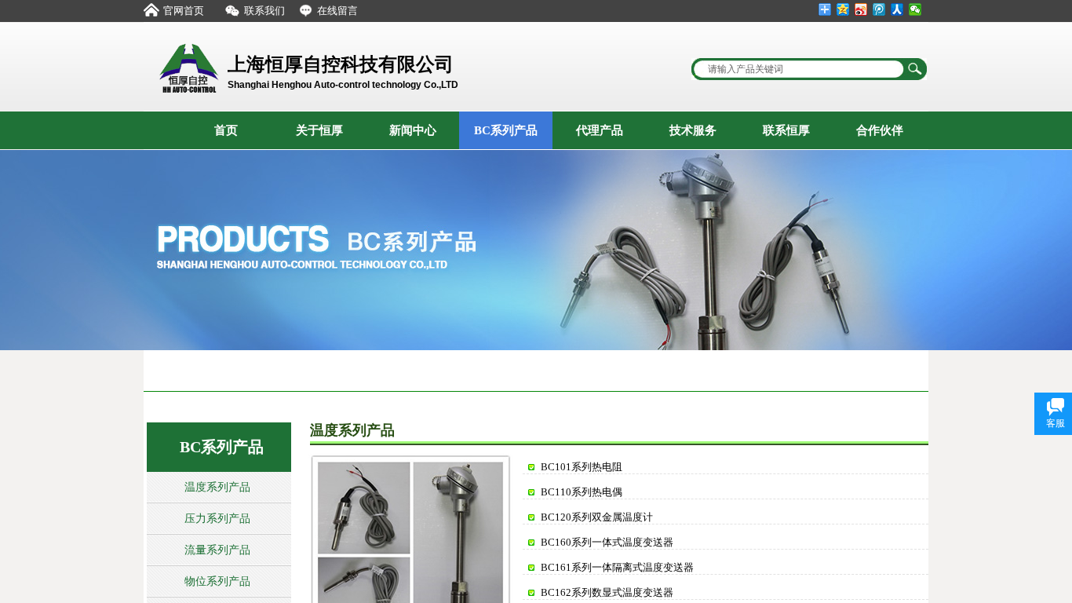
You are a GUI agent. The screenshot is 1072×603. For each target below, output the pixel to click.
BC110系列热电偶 (581, 492)
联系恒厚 (786, 130)
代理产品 (599, 130)
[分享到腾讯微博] (879, 9)
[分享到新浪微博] (861, 9)
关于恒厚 (319, 130)
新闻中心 (412, 130)
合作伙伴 (879, 130)
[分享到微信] (915, 9)
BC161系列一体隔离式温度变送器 (617, 567)
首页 (226, 130)
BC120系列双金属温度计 (597, 517)
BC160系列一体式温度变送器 (607, 542)
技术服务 (692, 130)
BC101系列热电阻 (581, 467)
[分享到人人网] (897, 9)
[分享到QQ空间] (843, 9)
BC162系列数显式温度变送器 (607, 592)
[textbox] (799, 69)
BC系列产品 (506, 130)
